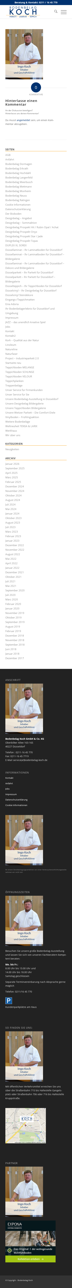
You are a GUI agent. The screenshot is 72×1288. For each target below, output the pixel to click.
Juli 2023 (10, 527)
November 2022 (14, 549)
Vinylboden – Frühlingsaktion (22, 417)
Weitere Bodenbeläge (17, 421)
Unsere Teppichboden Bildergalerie (25, 408)
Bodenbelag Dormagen (18, 164)
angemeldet (23, 120)
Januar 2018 (12, 653)
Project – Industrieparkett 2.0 (22, 358)
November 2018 (14, 640)
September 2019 (15, 622)
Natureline (11, 349)
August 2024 (12, 500)
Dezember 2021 (14, 572)
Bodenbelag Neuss (16, 195)
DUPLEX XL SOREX (16, 245)
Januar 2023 (12, 540)
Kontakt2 (10, 335)
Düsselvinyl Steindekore (19, 295)
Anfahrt (9, 159)
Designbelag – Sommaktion (21, 222)
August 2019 (12, 626)
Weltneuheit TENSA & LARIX (21, 426)
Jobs (7, 326)
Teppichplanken (14, 381)
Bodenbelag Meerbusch (19, 182)
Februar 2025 (13, 482)
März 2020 (11, 599)
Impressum (11, 317)
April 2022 (11, 563)
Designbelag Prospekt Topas (21, 240)
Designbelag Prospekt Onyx (21, 231)
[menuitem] (54, 12)
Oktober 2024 (13, 495)
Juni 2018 (10, 649)
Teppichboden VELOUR (18, 376)
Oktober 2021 (13, 576)
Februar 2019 (13, 631)
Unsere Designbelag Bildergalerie (24, 403)
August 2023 (12, 522)
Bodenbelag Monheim (18, 191)
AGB (8, 155)
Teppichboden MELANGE (19, 367)
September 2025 (15, 468)
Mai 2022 (10, 558)
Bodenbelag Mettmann (18, 186)
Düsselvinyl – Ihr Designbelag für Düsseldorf (30, 290)
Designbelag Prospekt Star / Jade (24, 236)
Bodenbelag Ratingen (17, 200)
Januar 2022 (12, 567)
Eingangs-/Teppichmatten (20, 299)
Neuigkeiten (12, 449)
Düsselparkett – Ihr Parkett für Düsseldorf (29, 272)
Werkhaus (11, 430)
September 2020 (15, 590)
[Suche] (54, 12)
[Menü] (62, 12)
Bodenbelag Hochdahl (18, 173)
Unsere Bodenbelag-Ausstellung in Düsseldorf (31, 399)
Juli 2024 (10, 504)
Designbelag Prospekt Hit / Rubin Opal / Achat (31, 227)
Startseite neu (13, 362)
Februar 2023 (13, 536)
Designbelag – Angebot (18, 218)
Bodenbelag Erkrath (16, 168)
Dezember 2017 (14, 658)
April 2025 (11, 472)
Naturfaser (11, 353)
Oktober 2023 (13, 518)
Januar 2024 (12, 513)
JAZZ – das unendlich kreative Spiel (25, 322)
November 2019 (14, 613)
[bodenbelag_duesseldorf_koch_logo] (29, 12)
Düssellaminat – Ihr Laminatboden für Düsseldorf (33, 249)
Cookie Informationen (17, 204)
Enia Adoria (12, 304)
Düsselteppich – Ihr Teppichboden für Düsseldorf (33, 286)
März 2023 (11, 531)
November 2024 (14, 491)
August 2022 (12, 554)
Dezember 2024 (14, 486)
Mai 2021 (10, 585)
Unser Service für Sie (17, 394)
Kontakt (9, 331)
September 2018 (15, 644)
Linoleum (10, 344)
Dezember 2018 (14, 635)
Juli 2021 (10, 581)
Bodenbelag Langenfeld (18, 177)
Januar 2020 (12, 608)
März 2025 (11, 477)
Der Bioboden (13, 213)
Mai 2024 (10, 509)
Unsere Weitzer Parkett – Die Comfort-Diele (30, 412)
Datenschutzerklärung (18, 209)
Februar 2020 (13, 604)
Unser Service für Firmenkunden (24, 390)
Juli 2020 (10, 595)
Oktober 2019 (13, 617)
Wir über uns (12, 435)
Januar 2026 (12, 463)
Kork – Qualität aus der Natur (22, 340)
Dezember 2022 (14, 545)
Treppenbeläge (13, 385)
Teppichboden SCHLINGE (19, 372)
